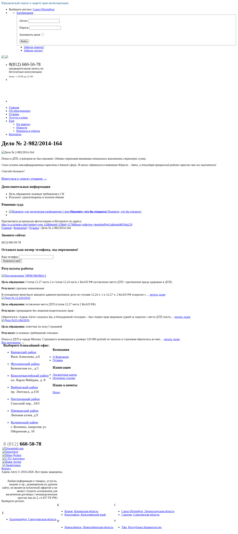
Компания (20, 227)
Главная (6, 227)
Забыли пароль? (34, 47)
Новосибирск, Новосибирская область (89, 527)
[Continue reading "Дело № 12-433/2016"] (15, 298)
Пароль (24, 27)
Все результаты (11, 342)
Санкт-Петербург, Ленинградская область (147, 511)
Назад (56, 392)
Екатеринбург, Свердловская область (32, 519)
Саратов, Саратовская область (140, 514)
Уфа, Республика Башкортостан (141, 527)
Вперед (6, 468)
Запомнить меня (29, 34)
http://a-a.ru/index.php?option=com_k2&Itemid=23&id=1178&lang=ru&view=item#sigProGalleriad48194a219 (66, 224)
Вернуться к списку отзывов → (24, 178)
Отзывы (34, 227)
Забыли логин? (33, 50)
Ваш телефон (9, 256)
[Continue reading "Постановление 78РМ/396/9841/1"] (23, 275)
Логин (23, 20)
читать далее (157, 294)
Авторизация (24, 12)
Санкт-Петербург (44, 9)
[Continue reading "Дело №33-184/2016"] (15, 320)
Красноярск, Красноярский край (85, 514)
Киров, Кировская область (81, 511)
